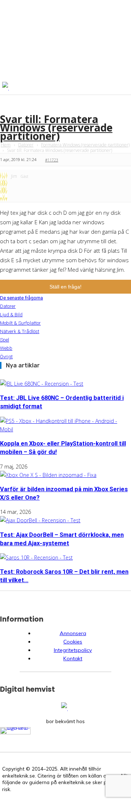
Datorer (25, 145)
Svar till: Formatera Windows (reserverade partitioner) (56, 127)
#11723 (51, 160)
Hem (6, 145)
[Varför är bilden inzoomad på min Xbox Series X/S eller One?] (48, 474)
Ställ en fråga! (65, 287)
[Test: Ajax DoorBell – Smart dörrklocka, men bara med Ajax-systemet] (40, 520)
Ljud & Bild (11, 314)
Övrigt (6, 356)
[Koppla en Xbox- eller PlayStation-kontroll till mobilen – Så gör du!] (65, 429)
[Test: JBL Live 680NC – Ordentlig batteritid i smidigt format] (41, 383)
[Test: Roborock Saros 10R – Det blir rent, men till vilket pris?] (36, 557)
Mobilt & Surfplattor (20, 323)
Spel (4, 340)
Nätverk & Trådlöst (19, 331)
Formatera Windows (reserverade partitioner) (85, 145)
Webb (6, 348)
